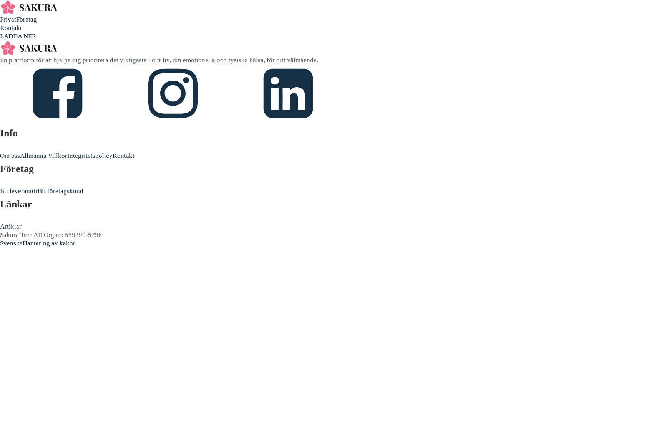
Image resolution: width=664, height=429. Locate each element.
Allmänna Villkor (43, 155)
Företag (26, 19)
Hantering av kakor (49, 243)
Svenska (11, 243)
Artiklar (11, 226)
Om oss (10, 155)
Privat (8, 19)
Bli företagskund (60, 191)
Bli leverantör (19, 191)
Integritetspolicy (90, 155)
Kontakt (11, 27)
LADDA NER (18, 36)
